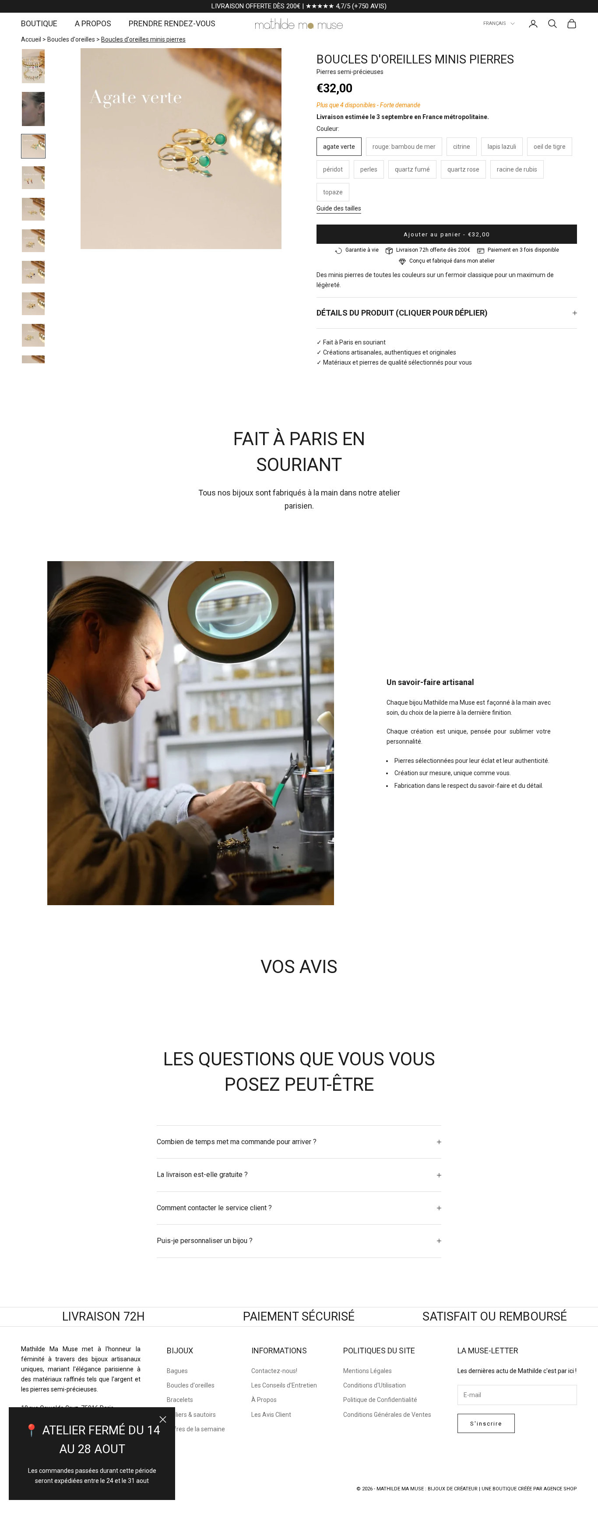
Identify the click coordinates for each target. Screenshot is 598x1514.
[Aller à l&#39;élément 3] (33, 146)
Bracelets (180, 1399)
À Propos (264, 1399)
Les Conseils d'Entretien (284, 1385)
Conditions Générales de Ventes (387, 1414)
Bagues (177, 1370)
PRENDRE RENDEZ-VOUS (172, 23)
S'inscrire (486, 1423)
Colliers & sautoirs (191, 1414)
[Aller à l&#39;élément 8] (33, 304)
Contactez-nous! (274, 1370)
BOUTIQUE (39, 23)
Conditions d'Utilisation (374, 1385)
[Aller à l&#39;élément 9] (33, 335)
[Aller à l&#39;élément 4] (33, 177)
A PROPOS (93, 23)
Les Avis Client (271, 1414)
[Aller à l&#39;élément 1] (33, 66)
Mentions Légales (367, 1370)
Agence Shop (560, 1489)
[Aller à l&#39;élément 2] (33, 109)
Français (494, 23)
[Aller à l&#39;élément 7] (33, 272)
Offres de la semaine (196, 1429)
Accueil (31, 39)
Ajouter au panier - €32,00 (447, 234)
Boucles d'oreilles (71, 39)
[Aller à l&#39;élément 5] (33, 209)
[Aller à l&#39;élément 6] (33, 240)
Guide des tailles (339, 208)
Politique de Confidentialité (380, 1399)
